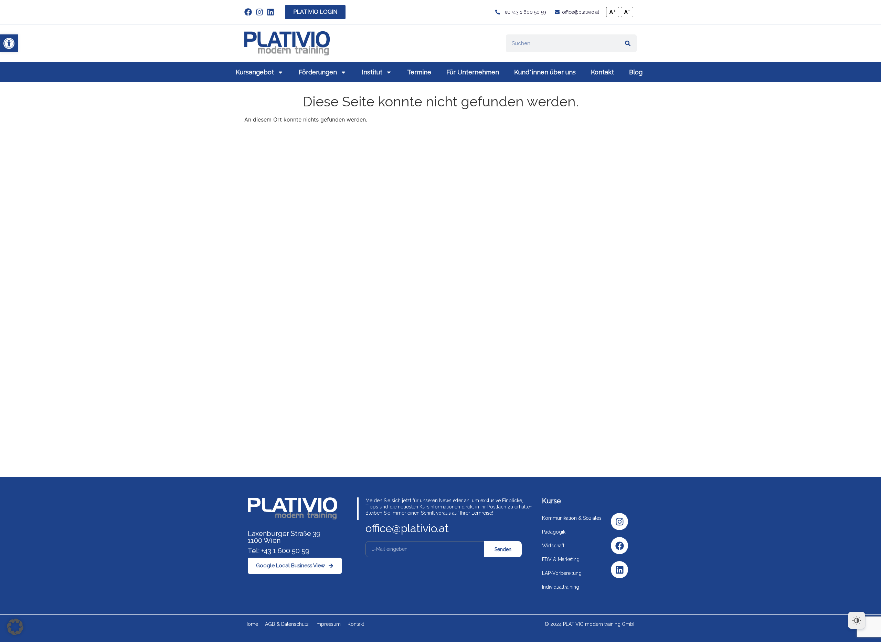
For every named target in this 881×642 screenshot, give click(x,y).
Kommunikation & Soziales (572, 518)
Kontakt (602, 72)
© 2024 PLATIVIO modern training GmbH (590, 624)
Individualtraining (560, 587)
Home (251, 624)
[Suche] (628, 43)
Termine (419, 72)
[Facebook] (619, 545)
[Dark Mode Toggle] (856, 620)
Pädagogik (553, 532)
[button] (9, 43)
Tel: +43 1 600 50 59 (278, 551)
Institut (372, 72)
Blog (636, 72)
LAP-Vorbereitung (562, 573)
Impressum (328, 624)
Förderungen (318, 72)
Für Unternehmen (472, 72)
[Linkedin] (619, 569)
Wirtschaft (553, 545)
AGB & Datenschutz (287, 624)
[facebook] (250, 12)
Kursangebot (255, 72)
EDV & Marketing (561, 559)
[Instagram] (619, 521)
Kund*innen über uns (545, 72)
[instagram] (261, 12)
